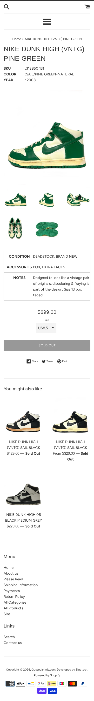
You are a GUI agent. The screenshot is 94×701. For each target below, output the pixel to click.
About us (11, 573)
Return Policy (14, 596)
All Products (13, 608)
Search (9, 637)
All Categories (15, 602)
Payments (12, 591)
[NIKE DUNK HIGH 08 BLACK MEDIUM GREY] (23, 489)
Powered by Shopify (47, 675)
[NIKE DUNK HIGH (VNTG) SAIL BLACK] (23, 417)
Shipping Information (21, 585)
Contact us (13, 643)
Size (46, 320)
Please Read (13, 579)
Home (8, 567)
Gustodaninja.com (43, 669)
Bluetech (81, 669)
